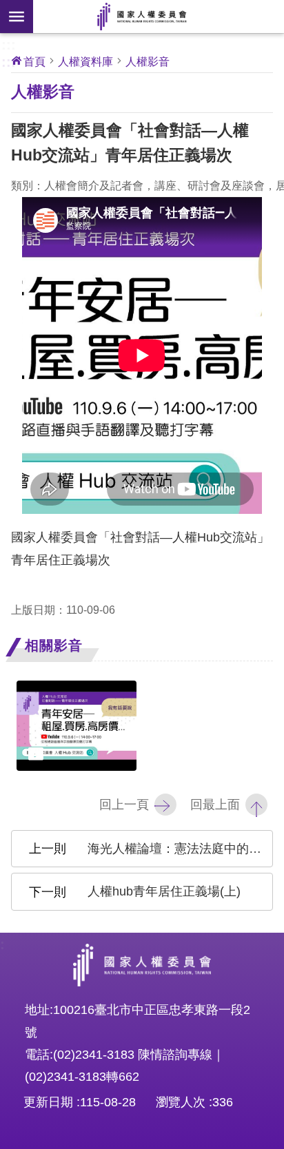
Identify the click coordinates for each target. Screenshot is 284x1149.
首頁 (34, 61)
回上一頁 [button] (124, 804)
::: (8, 43)
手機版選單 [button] (16, 16)
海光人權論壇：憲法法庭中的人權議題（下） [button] (180, 849)
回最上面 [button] (215, 804)
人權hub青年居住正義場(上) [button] (164, 891)
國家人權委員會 (142, 16)
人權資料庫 (85, 61)
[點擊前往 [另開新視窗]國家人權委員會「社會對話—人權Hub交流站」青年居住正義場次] (76, 726)
